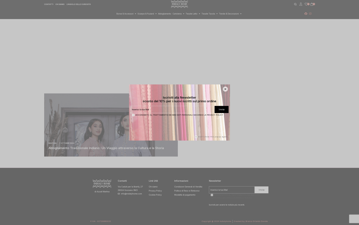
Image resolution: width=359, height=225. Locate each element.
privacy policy (215, 115)
